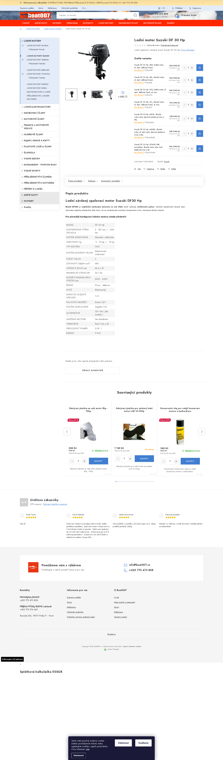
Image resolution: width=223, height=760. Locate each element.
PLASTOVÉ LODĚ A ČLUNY (38, 146)
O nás (116, 597)
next (201, 432)
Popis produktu (75, 180)
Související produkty (110, 180)
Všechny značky (120, 617)
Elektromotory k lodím (38, 92)
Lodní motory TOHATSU (38, 74)
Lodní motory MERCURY (38, 70)
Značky (27, 207)
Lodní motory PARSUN (37, 84)
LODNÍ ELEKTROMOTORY (37, 106)
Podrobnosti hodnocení (169, 45)
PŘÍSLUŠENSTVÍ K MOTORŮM (39, 182)
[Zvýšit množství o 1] (192, 67)
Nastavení (79, 755)
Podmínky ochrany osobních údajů (81, 617)
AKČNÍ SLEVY (31, 195)
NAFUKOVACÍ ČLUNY (34, 112)
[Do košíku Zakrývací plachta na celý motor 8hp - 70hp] (98, 461)
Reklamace (52, 8)
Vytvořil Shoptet (113, 649)
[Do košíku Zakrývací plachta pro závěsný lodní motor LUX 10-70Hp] (144, 458)
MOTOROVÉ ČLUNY (34, 119)
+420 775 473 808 (157, 14)
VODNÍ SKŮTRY (32, 158)
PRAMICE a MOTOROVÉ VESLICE (36, 127)
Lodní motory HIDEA (37, 88)
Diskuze (91, 180)
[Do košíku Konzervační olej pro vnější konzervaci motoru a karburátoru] (190, 461)
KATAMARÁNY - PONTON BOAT (40, 164)
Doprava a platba (27, 8)
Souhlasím (143, 742)
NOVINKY (29, 201)
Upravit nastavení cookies (132, 646)
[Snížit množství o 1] (184, 67)
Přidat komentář (92, 370)
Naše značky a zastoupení (124, 602)
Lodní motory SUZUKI (38, 56)
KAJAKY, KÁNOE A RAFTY (37, 140)
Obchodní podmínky (69, 8)
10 (152, 481)
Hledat (135, 15)
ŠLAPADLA (29, 152)
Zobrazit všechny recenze (55, 504)
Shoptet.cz (111, 634)
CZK (163, 8)
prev (67, 432)
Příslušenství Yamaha (37, 63)
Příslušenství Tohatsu (37, 77)
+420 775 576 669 (29, 609)
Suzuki (166, 161)
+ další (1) (123, 96)
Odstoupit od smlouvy (12, 659)
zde (87, 749)
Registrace (197, 8)
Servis (40, 8)
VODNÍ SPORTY (32, 170)
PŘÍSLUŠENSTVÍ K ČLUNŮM (38, 176)
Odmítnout (123, 742)
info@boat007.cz (139, 565)
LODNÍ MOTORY (32, 40)
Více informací (188, 50)
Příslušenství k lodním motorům (38, 97)
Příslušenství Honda (37, 49)
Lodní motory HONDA (37, 45)
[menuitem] (26, 23)
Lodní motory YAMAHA (38, 59)
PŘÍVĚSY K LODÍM (33, 188)
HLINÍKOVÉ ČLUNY (33, 134)
